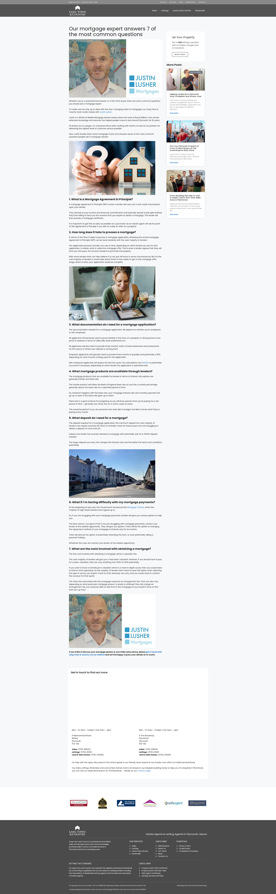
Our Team (172, 2)
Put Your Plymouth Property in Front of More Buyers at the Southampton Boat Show (184, 148)
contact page (144, 770)
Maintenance (190, 2)
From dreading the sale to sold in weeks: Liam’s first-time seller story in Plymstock (185, 197)
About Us (163, 2)
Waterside (200, 10)
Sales (154, 10)
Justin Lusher (106, 112)
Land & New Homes (182, 10)
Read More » (174, 113)
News (181, 2)
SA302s (145, 362)
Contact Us (202, 2)
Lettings (165, 10)
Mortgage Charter (135, 507)
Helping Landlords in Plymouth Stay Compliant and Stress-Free (185, 95)
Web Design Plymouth (184, 885)
